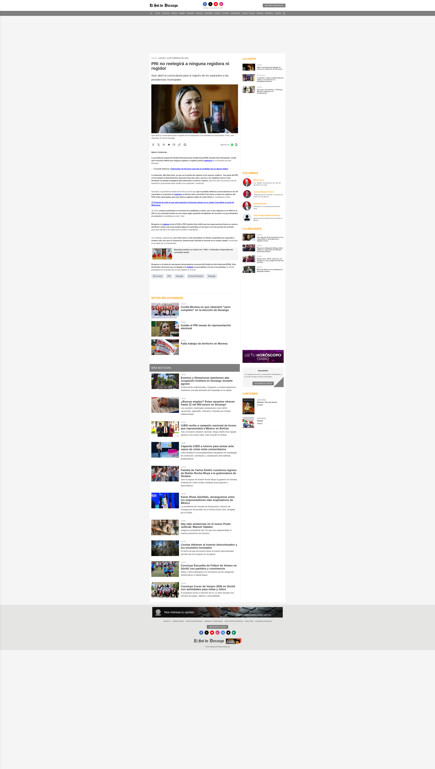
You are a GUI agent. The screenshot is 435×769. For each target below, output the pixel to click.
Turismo (259, 13)
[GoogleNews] (223, 633)
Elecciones (157, 276)
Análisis (199, 13)
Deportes (269, 13)
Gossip (217, 13)
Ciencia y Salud (248, 13)
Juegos (278, 13)
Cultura (225, 13)
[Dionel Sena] (247, 182)
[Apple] (228, 633)
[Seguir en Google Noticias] (236, 145)
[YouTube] (216, 4)
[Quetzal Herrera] (247, 205)
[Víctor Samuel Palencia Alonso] (247, 217)
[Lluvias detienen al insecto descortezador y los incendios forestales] (165, 549)
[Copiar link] (179, 144)
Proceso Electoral (195, 276)
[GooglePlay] (234, 633)
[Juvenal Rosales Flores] (247, 194)
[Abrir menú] (151, 13)
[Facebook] (205, 4)
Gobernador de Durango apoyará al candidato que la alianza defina (199, 169)
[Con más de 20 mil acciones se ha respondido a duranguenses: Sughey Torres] (249, 238)
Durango (179, 276)
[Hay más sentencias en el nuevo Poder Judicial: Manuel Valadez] (165, 529)
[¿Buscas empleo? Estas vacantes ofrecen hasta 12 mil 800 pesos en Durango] (165, 407)
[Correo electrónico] (174, 144)
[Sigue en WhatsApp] (232, 145)
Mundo (182, 13)
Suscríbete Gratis (263, 383)
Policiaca (166, 13)
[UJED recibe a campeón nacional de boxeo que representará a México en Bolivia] (165, 430)
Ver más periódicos (274, 5)
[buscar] (284, 13)
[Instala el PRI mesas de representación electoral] (165, 329)
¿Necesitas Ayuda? (217, 627)
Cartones (208, 13)
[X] (210, 4)
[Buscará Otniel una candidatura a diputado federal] (249, 269)
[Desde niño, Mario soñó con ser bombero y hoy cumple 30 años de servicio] (249, 259)
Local (157, 13)
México (175, 13)
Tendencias (235, 13)
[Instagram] (221, 4)
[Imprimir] (185, 144)
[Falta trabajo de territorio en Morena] (165, 347)
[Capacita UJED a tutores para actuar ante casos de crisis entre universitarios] (165, 452)
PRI (169, 276)
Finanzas (190, 13)
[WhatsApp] (163, 144)
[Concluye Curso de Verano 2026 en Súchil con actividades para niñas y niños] (165, 591)
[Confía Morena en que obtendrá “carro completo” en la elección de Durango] (165, 310)
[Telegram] (168, 144)
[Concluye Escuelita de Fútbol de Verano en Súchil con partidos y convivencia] (165, 570)
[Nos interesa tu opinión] (217, 612)
